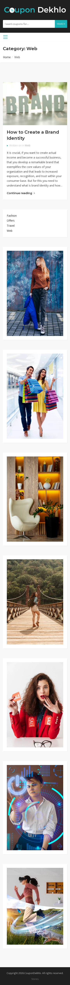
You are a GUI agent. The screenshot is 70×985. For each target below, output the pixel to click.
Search (61, 24)
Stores (35, 978)
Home (7, 57)
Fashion (12, 215)
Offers (11, 220)
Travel (11, 225)
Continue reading (20, 193)
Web (27, 145)
